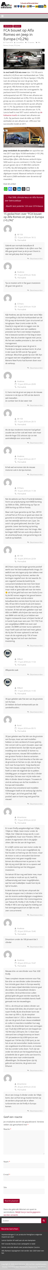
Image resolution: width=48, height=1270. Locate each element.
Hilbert (20, 659)
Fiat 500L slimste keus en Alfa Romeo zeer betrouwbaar (24, 199)
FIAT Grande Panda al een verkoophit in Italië (18, 1244)
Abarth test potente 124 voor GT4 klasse (24, 208)
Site (5, 1187)
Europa (11, 45)
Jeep (18, 45)
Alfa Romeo (8, 26)
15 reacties (30, 42)
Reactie (7, 1129)
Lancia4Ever (20, 42)
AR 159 (20, 234)
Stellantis (17, 26)
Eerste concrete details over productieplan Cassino (21, 1247)
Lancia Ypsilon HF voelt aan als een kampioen (18, 1240)
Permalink (22, 240)
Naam (7, 1161)
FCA (15, 45)
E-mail (7, 1174)
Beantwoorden (36, 258)
